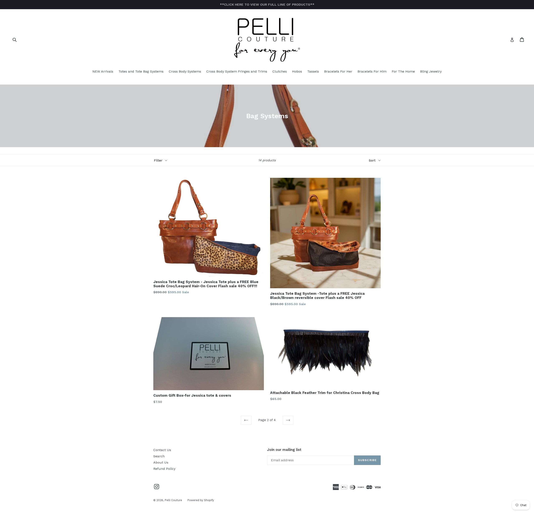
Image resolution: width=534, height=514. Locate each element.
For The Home (403, 71)
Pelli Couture (173, 500)
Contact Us (162, 450)
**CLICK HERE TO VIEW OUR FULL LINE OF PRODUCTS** (267, 4)
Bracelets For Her (338, 71)
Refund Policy (164, 469)
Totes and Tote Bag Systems (141, 71)
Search (159, 456)
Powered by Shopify (200, 500)
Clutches (279, 71)
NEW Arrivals (102, 71)
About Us (160, 462)
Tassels (313, 71)
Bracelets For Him (372, 71)
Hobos (297, 71)
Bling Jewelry (431, 71)
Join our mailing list (284, 450)
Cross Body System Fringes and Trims (236, 71)
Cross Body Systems (185, 71)
